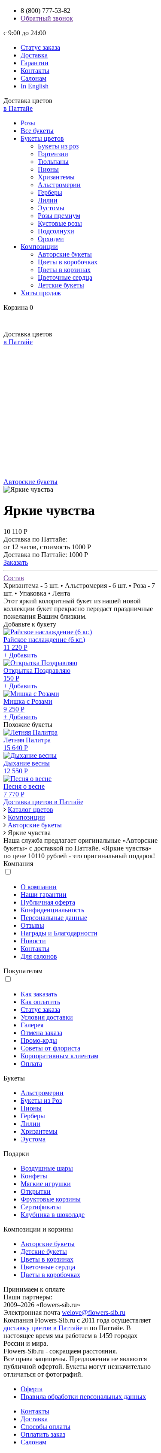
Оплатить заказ (43, 1434)
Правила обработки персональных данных (83, 1396)
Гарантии (35, 63)
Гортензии (53, 153)
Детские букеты (61, 285)
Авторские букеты (65, 254)
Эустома (33, 1139)
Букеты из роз (58, 146)
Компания (18, 863)
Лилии (48, 200)
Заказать (15, 562)
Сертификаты (41, 1207)
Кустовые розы (60, 223)
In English (35, 86)
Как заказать (39, 994)
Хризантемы (56, 177)
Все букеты (37, 130)
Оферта (32, 1388)
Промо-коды (39, 1040)
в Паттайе (18, 108)
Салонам (33, 78)
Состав (13, 577)
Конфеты (34, 1176)
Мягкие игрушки (46, 1183)
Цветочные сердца (65, 277)
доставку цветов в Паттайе (42, 1328)
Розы (28, 123)
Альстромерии (59, 184)
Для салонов (39, 956)
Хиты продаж (41, 293)
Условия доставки (47, 1017)
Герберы (50, 192)
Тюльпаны (53, 161)
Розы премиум (59, 215)
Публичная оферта (48, 902)
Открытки (36, 1191)
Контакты (35, 70)
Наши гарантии (44, 894)
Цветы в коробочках (67, 262)
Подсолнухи (56, 231)
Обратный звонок (47, 18)
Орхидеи (51, 238)
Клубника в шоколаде (53, 1214)
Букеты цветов (42, 138)
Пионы (48, 169)
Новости (33, 940)
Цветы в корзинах (64, 269)
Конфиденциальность (52, 910)
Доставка (34, 55)
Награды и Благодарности (59, 933)
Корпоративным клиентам (59, 1055)
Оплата (31, 1063)
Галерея (32, 1025)
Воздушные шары (47, 1168)
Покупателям (23, 971)
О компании (39, 886)
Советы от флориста (50, 1048)
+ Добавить (20, 655)
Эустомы (51, 208)
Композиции (39, 246)
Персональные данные (54, 917)
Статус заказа (40, 47)
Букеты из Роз (41, 1100)
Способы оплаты (45, 1426)
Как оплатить (40, 1001)
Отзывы (32, 925)
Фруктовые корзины (51, 1199)
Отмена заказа (41, 1032)
